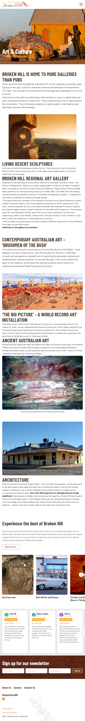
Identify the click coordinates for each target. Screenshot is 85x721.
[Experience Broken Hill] (15, 4)
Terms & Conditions (9, 712)
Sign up (77, 670)
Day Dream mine (17, 577)
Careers (18, 687)
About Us (6, 687)
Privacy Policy (7, 708)
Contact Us (29, 687)
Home (4, 56)
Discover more (10, 546)
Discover (12, 56)
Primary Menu (81, 4)
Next (81, 575)
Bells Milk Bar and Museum (52, 577)
